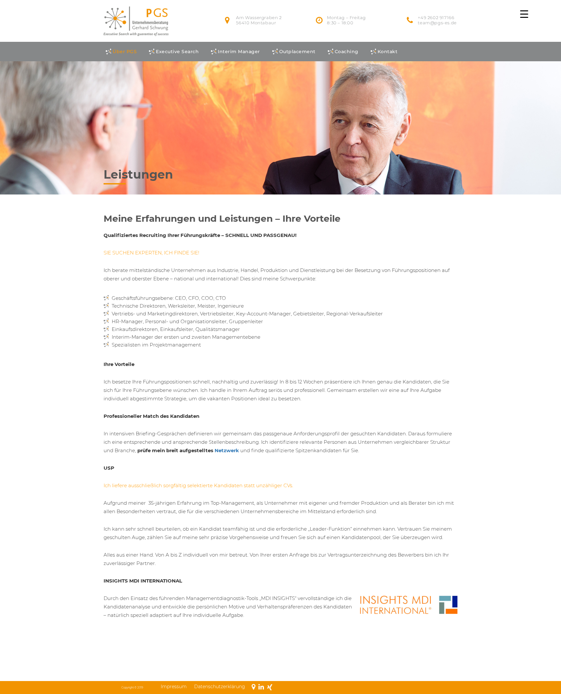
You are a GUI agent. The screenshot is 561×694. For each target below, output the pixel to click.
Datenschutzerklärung (219, 686)
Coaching (346, 51)
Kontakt (388, 51)
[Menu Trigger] (524, 14)
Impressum (174, 686)
